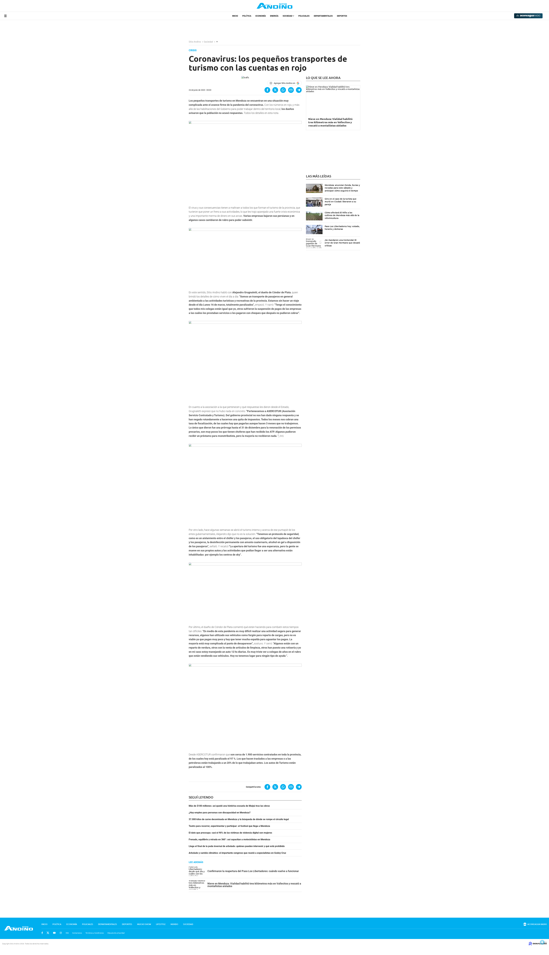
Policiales (304, 16)
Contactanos (77, 933)
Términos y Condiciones (94, 933)
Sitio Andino (195, 41)
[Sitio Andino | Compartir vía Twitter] (275, 90)
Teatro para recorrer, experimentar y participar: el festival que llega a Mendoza (229, 826)
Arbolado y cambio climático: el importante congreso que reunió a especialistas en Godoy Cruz (237, 853)
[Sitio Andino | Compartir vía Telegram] (299, 90)
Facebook (42, 933)
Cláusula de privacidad (116, 933)
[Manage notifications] (542, 942)
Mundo (174, 924)
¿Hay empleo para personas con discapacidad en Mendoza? (219, 812)
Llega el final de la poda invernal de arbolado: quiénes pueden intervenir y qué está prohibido (237, 846)
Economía (260, 16)
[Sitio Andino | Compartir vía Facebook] (267, 90)
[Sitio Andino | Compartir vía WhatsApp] (283, 90)
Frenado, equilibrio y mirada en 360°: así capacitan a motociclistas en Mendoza (229, 839)
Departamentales (323, 16)
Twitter (47, 933)
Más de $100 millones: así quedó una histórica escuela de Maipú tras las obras (229, 806)
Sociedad (288, 16)
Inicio (235, 16)
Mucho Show (144, 924)
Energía (274, 16)
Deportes (342, 16)
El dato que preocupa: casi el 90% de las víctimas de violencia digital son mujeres (230, 833)
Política (246, 16)
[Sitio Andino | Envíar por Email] (291, 90)
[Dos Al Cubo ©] (538, 944)
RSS (67, 933)
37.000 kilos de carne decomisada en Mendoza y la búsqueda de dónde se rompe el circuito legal (239, 819)
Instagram (60, 933)
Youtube (54, 933)
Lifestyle (161, 924)
